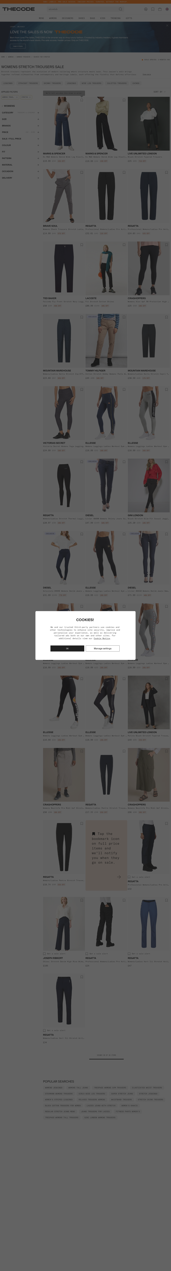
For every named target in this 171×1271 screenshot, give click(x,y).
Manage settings (102, 648)
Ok (67, 648)
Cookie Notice (102, 638)
